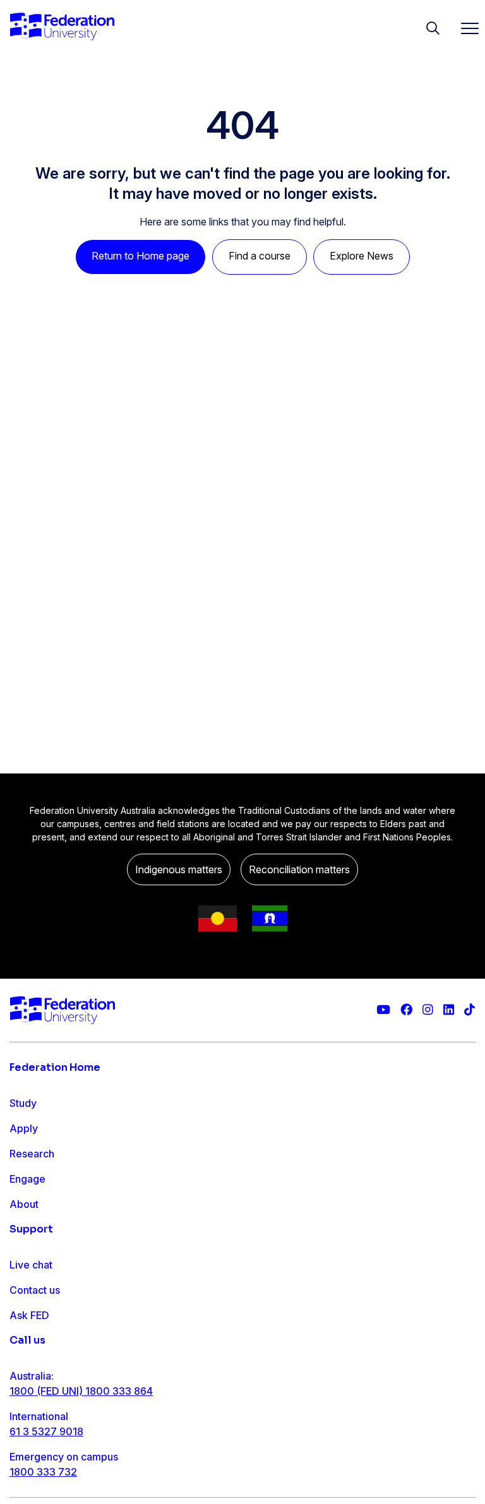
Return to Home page (140, 255)
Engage (27, 1179)
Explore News (361, 255)
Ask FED (29, 1315)
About (24, 1204)
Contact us (34, 1290)
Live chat (30, 1264)
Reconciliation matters (299, 869)
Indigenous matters (178, 869)
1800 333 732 (43, 1471)
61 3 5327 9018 (46, 1431)
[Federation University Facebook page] (406, 1010)
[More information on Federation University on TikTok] (469, 1010)
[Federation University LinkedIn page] (448, 1010)
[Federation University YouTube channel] (383, 1010)
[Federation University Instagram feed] (427, 1010)
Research (31, 1153)
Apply (23, 1128)
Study (23, 1103)
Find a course (259, 255)
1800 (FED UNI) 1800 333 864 (81, 1391)
